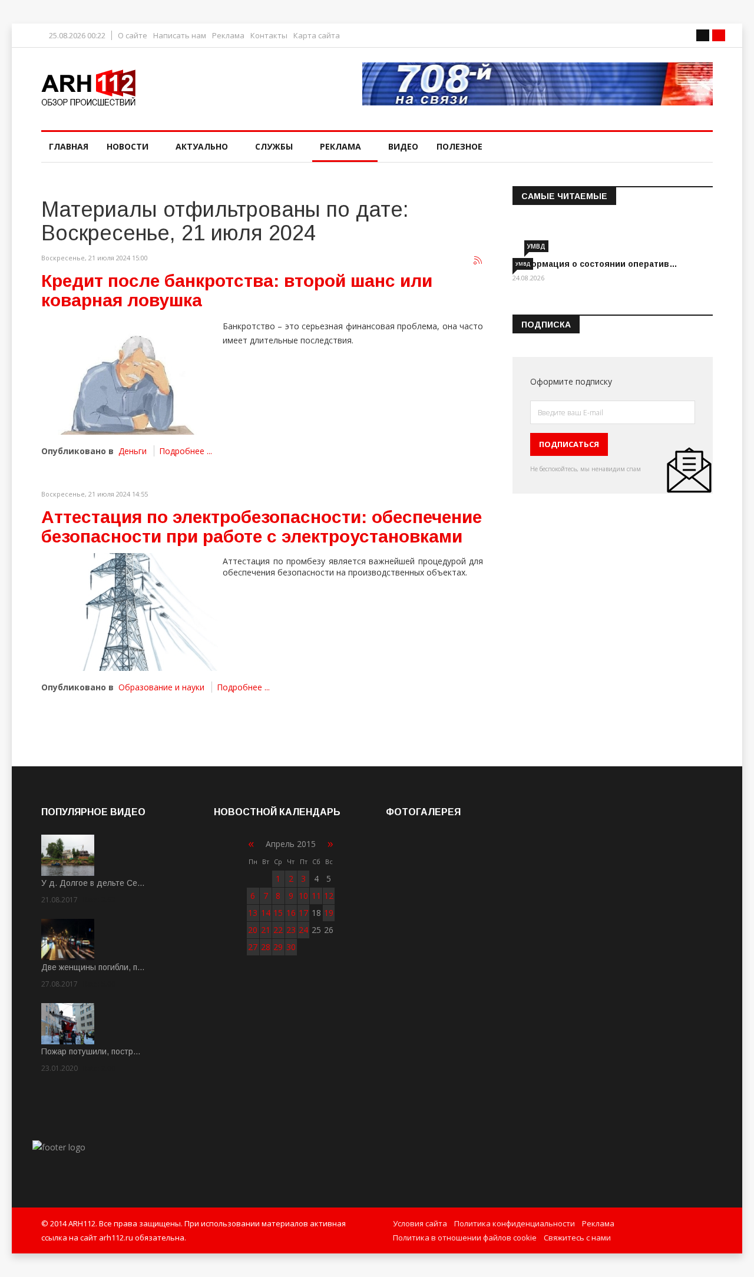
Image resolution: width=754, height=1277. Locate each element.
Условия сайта (420, 1223)
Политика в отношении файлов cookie (465, 1237)
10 (303, 895)
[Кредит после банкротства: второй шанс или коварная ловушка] (129, 376)
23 (291, 929)
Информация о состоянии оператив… (594, 264)
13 (252, 912)
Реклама (228, 35)
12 (328, 895)
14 (265, 912)
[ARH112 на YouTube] (537, 83)
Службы (274, 146)
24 (303, 929)
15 (278, 912)
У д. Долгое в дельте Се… (93, 883)
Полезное (459, 146)
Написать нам (179, 35)
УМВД (536, 246)
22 (278, 929)
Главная (68, 146)
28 (265, 946)
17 (303, 912)
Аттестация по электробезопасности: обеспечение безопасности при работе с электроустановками (261, 526)
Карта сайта (316, 35)
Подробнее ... (185, 450)
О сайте (132, 35)
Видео (403, 146)
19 (328, 912)
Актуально (202, 146)
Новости (127, 146)
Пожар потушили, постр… (91, 1051)
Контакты (268, 35)
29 (278, 946)
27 (252, 946)
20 (252, 929)
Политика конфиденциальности (514, 1223)
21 (265, 929)
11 (316, 895)
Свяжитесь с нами (577, 1237)
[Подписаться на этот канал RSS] (478, 261)
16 (291, 912)
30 (291, 946)
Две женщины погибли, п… (93, 967)
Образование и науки (161, 687)
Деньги (132, 450)
